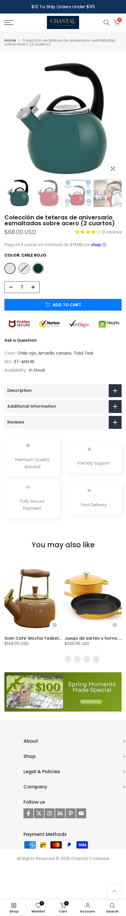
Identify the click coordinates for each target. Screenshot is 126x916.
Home (10, 40)
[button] (88, 232)
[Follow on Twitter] (39, 813)
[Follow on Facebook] (28, 813)
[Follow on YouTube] (81, 813)
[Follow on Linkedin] (60, 813)
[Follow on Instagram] (50, 813)
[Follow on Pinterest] (71, 813)
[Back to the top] (114, 891)
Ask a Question (20, 340)
